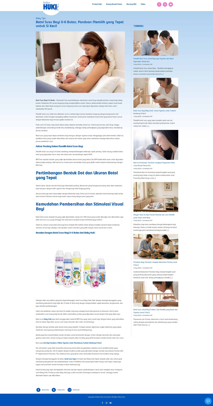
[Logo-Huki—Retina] (51, 2)
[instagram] (165, 4)
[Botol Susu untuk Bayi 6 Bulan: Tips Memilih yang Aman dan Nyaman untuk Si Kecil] (155, 294)
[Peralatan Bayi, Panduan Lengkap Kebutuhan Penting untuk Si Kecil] (155, 246)
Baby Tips (41, 18)
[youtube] (170, 4)
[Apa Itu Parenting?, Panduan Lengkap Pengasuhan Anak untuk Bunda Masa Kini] (155, 145)
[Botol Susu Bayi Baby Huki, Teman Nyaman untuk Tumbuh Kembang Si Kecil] (155, 93)
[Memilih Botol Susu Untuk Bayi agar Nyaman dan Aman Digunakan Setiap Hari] (155, 43)
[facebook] (159, 4)
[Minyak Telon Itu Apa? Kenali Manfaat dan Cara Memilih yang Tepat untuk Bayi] (155, 197)
